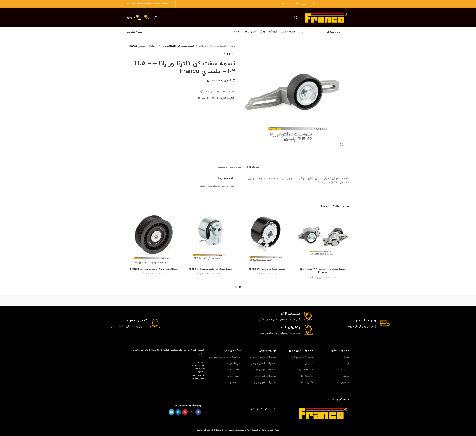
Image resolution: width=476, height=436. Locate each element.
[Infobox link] (353, 324)
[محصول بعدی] (224, 54)
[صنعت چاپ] (143, 300)
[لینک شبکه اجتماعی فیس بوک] (217, 98)
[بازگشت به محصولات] (228, 54)
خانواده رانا (307, 376)
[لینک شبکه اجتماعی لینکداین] (203, 98)
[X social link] (213, 98)
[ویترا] (333, 300)
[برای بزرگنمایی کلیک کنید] (341, 144)
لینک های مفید (232, 350)
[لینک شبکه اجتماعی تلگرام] (199, 98)
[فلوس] (174, 300)
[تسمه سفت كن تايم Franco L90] (266, 239)
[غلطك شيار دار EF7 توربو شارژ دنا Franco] (153, 239)
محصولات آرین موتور (265, 382)
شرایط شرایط (233, 363)
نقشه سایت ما (232, 382)
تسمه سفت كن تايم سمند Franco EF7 (209, 269)
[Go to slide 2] (236, 287)
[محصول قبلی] (233, 54)
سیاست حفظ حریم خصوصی (225, 357)
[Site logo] (326, 17)
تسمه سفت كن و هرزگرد (212, 46)
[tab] (253, 165)
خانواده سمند (305, 382)
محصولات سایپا (340, 350)
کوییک (345, 370)
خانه (232, 46)
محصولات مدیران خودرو (263, 357)
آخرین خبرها (234, 376)
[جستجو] (296, 17)
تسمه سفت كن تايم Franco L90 (266, 269)
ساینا (346, 376)
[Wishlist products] (155, 17)
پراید (346, 357)
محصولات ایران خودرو (301, 350)
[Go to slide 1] (240, 287)
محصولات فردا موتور (265, 376)
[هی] (301, 300)
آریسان (308, 363)
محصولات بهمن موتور (264, 370)
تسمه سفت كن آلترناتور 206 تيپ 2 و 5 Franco (322, 271)
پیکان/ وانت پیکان (302, 357)
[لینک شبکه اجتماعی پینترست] (208, 98)
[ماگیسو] (269, 300)
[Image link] (323, 412)
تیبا (347, 363)
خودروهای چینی (268, 350)
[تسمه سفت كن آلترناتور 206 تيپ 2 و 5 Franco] (322, 239)
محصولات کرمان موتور (264, 363)
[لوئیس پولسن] (206, 300)
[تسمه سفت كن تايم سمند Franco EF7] (210, 239)
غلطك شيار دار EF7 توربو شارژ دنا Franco (153, 269)
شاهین (345, 382)
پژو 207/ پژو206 (304, 370)
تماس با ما (235, 370)
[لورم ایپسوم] (238, 300)
